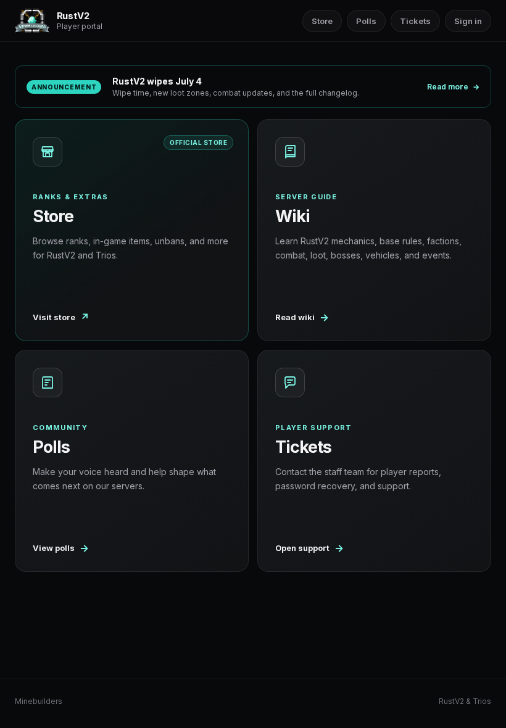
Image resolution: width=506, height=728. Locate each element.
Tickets (415, 21)
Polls (366, 21)
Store (322, 21)
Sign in (468, 21)
